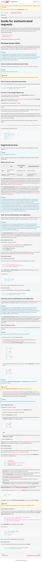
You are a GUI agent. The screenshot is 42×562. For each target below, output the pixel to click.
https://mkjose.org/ (17, 454)
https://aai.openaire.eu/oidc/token (13, 477)
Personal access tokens (7, 35)
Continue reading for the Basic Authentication (12, 184)
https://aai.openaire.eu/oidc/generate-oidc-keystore (13, 341)
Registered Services (11, 244)
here (4, 31)
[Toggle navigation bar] (2, 1)
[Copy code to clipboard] (40, 87)
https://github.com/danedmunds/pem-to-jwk (12, 393)
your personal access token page (26, 66)
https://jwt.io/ (17, 490)
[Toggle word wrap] (38, 125)
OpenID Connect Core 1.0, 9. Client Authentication (18, 452)
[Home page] (2, 13)
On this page (4, 17)
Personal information (32, 49)
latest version (21, 9)
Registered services (7, 36)
